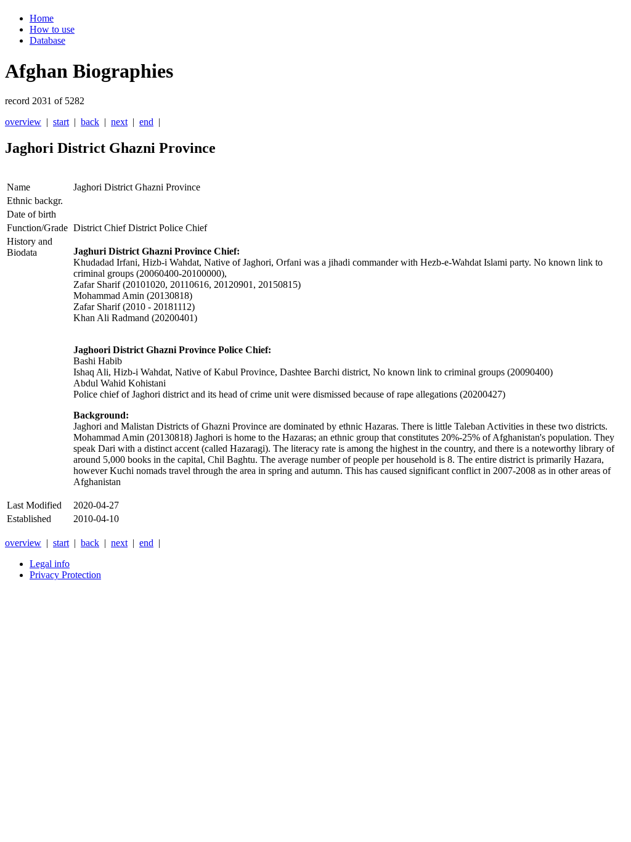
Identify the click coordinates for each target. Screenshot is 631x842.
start (61, 121)
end (146, 121)
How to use (52, 29)
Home (42, 18)
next (119, 121)
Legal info (50, 563)
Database (47, 40)
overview (23, 121)
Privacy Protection (65, 575)
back (90, 121)
